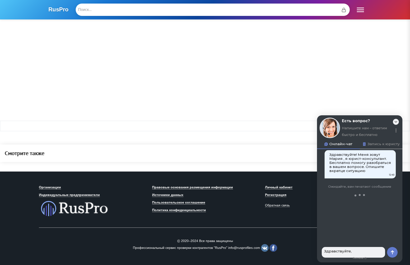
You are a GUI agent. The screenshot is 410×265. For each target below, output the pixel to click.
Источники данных (167, 195)
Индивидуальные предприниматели (69, 195)
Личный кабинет (279, 187)
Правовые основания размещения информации (192, 187)
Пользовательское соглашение (178, 202)
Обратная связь (277, 205)
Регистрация (275, 195)
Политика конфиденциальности (179, 210)
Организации (50, 187)
